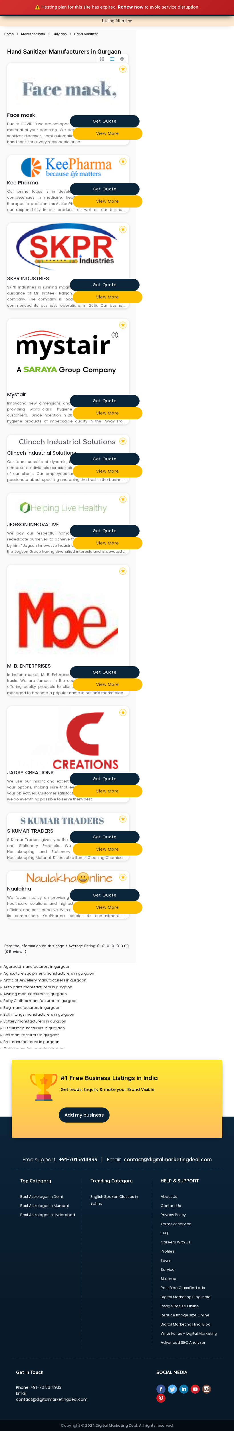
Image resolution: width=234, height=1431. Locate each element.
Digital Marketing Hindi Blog (186, 1324)
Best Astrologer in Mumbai (44, 1205)
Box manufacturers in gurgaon (31, 1035)
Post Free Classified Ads (183, 1287)
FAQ (164, 1233)
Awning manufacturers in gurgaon (35, 994)
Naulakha (19, 888)
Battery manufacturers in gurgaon (34, 1021)
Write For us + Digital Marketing (189, 1333)
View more (107, 133)
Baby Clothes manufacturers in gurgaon (40, 1000)
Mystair (16, 394)
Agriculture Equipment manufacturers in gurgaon (48, 973)
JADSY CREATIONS (30, 772)
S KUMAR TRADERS (30, 830)
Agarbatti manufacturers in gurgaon (36, 966)
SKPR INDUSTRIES (28, 278)
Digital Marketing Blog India (186, 1297)
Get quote (105, 121)
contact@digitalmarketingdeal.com (52, 1399)
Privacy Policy (173, 1214)
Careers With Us (175, 1242)
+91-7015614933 (46, 1387)
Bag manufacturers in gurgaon (31, 1007)
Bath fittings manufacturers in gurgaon (38, 1014)
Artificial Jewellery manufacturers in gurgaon (44, 980)
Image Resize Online (180, 1306)
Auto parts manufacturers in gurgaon (37, 987)
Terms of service (176, 1224)
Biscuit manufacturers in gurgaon (34, 1028)
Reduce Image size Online (185, 1315)
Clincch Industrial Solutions (41, 452)
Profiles (167, 1251)
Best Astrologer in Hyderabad (47, 1214)
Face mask (21, 115)
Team (166, 1260)
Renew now (131, 7)
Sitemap (168, 1278)
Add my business (84, 1115)
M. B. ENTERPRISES (29, 665)
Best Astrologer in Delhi (41, 1196)
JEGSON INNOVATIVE (33, 524)
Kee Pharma (22, 182)
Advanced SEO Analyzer (183, 1342)
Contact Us (171, 1205)
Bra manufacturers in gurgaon (31, 1041)
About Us (169, 1196)
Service (168, 1269)
